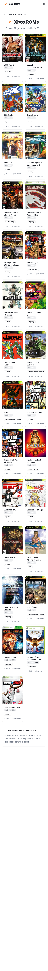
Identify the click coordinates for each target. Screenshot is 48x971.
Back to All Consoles (17, 14)
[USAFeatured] (12, 48)
